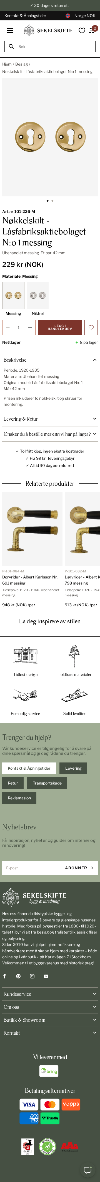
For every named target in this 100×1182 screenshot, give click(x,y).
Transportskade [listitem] (47, 783)
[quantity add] (30, 327)
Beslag (21, 64)
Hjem (7, 64)
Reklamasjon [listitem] (19, 798)
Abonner (76, 867)
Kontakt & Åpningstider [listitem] (29, 768)
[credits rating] (70, 1147)
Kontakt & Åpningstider (25, 15)
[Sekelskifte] (50, 898)
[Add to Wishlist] (91, 327)
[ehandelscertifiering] (47, 1147)
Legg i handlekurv (60, 327)
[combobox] (55, 46)
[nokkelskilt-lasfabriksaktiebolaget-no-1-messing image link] (50, 137)
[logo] (48, 30)
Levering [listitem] (73, 768)
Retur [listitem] (13, 783)
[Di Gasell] (27, 1147)
